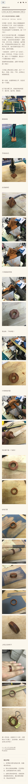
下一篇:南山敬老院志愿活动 (9, 749)
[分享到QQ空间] (26, 2)
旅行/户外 (10, 11)
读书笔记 (22, 11)
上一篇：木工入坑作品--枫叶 (9, 747)
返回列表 (5, 750)
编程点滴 (6, 7)
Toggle (3, 3)
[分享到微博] (18, 2)
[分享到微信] (23, 2)
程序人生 (4, 11)
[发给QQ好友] (20, 2)
